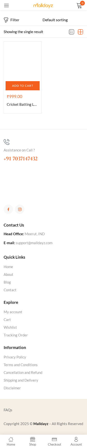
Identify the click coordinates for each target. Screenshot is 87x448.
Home (8, 266)
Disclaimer (12, 388)
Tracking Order (16, 335)
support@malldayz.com (34, 243)
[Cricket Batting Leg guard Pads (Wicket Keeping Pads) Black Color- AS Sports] (23, 60)
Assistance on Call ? (19, 150)
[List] (71, 32)
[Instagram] (19, 209)
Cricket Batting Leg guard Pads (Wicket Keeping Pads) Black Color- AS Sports (22, 104)
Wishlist (10, 327)
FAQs (8, 410)
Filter (14, 19)
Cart (7, 319)
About (8, 274)
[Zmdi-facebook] (8, 209)
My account (13, 312)
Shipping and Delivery (21, 380)
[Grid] (80, 32)
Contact (10, 290)
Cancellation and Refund (23, 372)
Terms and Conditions (21, 365)
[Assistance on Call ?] (6, 142)
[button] (23, 85)
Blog (7, 282)
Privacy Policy (15, 357)
